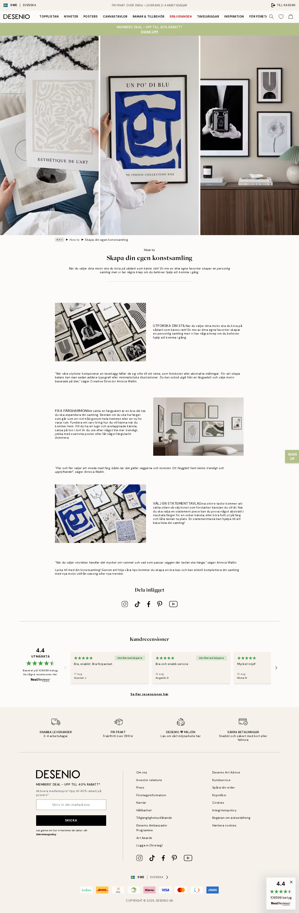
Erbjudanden (181, 16)
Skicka (71, 820)
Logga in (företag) (149, 845)
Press (140, 787)
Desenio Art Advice (226, 772)
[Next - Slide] (276, 667)
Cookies (218, 803)
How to (75, 240)
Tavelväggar (208, 16)
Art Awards (144, 838)
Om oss (141, 772)
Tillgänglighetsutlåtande (154, 818)
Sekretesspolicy (46, 834)
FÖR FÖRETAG (259, 16)
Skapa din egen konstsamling (106, 240)
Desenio (162, 900)
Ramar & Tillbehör (148, 16)
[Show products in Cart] (290, 16)
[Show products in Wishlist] (281, 16)
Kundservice (221, 780)
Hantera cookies (224, 825)
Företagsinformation (151, 795)
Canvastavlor (115, 16)
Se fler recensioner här (149, 694)
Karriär (141, 803)
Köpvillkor (219, 795)
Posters (90, 16)
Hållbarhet (144, 810)
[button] (280, 893)
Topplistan (49, 16)
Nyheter (71, 16)
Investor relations (149, 780)
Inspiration (234, 16)
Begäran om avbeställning (231, 818)
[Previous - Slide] (65, 667)
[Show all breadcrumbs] (59, 240)
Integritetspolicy (224, 810)
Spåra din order (223, 787)
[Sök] (271, 17)
